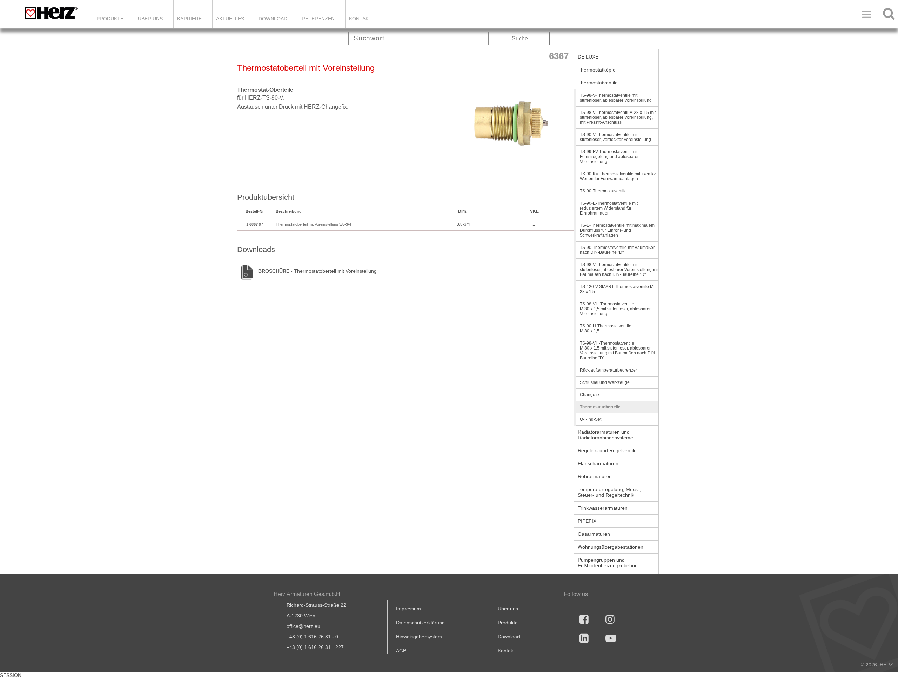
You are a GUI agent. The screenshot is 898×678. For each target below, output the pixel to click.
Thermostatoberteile (600, 407)
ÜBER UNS (150, 18)
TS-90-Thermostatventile (603, 191)
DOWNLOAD (273, 18)
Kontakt (506, 650)
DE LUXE (588, 57)
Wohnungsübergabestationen (610, 547)
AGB (401, 650)
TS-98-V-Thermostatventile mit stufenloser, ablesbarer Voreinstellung (616, 98)
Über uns (508, 608)
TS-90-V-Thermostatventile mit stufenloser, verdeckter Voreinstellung (615, 137)
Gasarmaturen (594, 534)
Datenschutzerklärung (420, 622)
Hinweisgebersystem (419, 636)
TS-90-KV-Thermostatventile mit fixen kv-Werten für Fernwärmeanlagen (618, 176)
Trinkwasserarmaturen (603, 508)
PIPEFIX (587, 521)
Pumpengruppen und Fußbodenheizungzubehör (607, 562)
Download (509, 636)
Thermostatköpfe (597, 70)
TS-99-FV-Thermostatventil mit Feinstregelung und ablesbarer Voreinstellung (609, 156)
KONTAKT (360, 18)
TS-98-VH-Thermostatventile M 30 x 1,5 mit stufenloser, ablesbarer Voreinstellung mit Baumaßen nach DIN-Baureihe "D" (618, 350)
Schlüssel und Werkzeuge (605, 382)
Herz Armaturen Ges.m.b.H (307, 594)
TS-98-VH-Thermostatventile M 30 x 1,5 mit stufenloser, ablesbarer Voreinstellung (615, 308)
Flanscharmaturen (598, 463)
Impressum (408, 608)
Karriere (189, 18)
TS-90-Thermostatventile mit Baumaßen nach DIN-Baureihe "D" (618, 250)
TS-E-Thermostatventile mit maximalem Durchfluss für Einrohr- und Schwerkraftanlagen (617, 230)
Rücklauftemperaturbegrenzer (608, 370)
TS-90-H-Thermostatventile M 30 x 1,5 (605, 328)
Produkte (109, 18)
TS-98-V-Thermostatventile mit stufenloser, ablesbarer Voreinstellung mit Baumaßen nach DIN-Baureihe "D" (619, 269)
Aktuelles (230, 18)
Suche (520, 38)
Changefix (589, 394)
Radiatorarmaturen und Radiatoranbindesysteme (605, 434)
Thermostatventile (598, 83)
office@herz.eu (303, 626)
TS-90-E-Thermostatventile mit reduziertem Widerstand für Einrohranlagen (609, 208)
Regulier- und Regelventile (607, 450)
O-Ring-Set (590, 419)
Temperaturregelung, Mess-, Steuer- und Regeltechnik (609, 492)
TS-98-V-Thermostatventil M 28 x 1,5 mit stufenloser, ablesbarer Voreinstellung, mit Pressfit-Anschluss (618, 117)
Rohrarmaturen (595, 476)
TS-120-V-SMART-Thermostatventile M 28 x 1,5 (617, 289)
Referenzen (318, 18)
